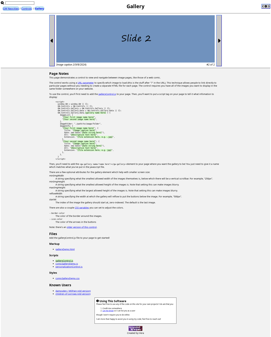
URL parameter (86, 82)
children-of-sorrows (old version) (73, 293)
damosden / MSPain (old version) (73, 290)
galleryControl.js (107, 94)
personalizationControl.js (69, 266)
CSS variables (82, 207)
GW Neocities (11, 8)
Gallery (39, 8)
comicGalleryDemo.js (67, 263)
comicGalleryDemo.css (68, 278)
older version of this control (82, 227)
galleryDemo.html (65, 249)
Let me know (108, 311)
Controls (26, 8)
